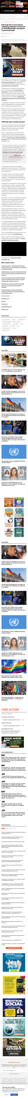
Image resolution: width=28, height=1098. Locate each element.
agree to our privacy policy (11, 1091)
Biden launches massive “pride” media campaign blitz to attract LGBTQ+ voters (12, 676)
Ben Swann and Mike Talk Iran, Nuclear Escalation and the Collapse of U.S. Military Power (12, 805)
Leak (4, 41)
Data (19, 40)
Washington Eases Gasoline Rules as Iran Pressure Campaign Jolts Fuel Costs (12, 856)
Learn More (6, 1094)
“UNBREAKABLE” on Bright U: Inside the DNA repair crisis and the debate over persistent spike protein (12, 884)
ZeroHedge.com (5, 298)
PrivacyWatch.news (17, 234)
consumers (16, 40)
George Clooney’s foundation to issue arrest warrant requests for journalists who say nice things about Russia (13, 393)
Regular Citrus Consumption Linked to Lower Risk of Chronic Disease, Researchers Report (12, 875)
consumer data (14, 39)
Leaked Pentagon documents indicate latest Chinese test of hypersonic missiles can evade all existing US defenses (13, 273)
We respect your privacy (14, 1073)
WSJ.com (3, 301)
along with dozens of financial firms (9, 85)
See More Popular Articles (14, 948)
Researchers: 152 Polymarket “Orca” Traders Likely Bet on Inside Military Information (13, 880)
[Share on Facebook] (5, 36)
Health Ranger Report (7, 752)
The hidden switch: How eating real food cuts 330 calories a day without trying (12, 931)
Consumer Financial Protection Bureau (11, 321)
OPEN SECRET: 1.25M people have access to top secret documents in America (13, 98)
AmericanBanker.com (6, 306)
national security (8, 41)
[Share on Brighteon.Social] (2, 36)
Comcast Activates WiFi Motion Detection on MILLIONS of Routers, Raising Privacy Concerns (13, 870)
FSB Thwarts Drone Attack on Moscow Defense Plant (12, 841)
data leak (12, 326)
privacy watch (16, 41)
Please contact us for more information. (9, 733)
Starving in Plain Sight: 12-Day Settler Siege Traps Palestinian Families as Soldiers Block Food (11, 913)
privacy (12, 41)
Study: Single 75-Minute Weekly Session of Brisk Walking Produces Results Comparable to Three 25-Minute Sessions (12, 846)
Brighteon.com (6, 259)
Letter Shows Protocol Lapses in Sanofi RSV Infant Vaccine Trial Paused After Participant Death (12, 861)
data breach (22, 40)
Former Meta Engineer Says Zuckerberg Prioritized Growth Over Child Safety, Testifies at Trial (12, 837)
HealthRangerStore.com (15, 156)
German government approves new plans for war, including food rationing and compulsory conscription (13, 415)
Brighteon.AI (17, 155)
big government (6, 39)
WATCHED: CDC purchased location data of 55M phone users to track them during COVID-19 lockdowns (12, 285)
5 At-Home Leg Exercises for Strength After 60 (11, 940)
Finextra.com (4, 304)
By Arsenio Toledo (4, 33)
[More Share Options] (9, 36)
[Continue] (25, 1070)
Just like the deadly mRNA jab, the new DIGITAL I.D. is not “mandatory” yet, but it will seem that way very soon (13, 484)
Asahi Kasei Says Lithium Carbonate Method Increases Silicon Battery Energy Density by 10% (13, 927)
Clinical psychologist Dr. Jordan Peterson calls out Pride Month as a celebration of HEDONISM (12, 699)
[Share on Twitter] (7, 36)
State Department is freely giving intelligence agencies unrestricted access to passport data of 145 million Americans (12, 291)
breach (10, 39)
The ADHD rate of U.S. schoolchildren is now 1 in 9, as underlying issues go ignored (13, 370)
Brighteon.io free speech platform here (13, 152)
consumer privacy (11, 40)
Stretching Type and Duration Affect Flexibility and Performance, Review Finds (12, 908)
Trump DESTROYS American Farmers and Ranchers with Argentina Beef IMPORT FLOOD (13, 777)
